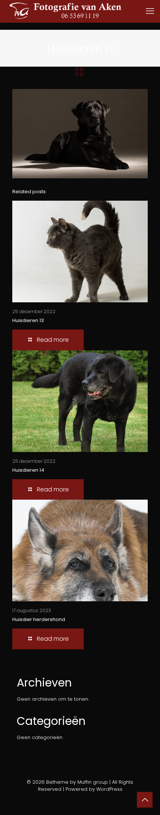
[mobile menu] (150, 11)
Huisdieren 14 (28, 470)
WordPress (109, 789)
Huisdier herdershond (38, 619)
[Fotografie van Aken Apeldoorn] (76, 11)
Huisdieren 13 (28, 320)
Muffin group (92, 782)
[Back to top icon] (145, 800)
